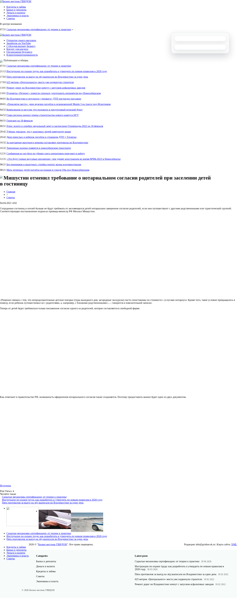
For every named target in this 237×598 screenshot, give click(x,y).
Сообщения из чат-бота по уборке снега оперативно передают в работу (45, 153)
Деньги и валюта (15, 12)
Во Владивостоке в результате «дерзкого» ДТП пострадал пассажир (43, 98)
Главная (10, 191)
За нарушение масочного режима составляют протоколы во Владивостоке (47, 142)
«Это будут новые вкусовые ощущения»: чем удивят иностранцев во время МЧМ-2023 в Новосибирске (63, 159)
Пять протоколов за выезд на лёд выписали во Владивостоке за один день (47, 76)
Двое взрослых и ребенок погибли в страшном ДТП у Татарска (41, 137)
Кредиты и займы (16, 6)
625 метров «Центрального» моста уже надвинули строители (40, 82)
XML (234, 544)
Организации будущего (19, 52)
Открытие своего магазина (21, 40)
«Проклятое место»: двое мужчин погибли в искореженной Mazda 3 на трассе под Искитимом (58, 104)
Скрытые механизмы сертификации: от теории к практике (38, 29)
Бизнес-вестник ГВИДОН (52, 544)
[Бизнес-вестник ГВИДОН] (15, 1)
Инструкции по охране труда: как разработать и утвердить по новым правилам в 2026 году (56, 71)
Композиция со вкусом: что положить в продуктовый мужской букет (44, 109)
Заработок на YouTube (18, 43)
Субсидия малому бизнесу (20, 46)
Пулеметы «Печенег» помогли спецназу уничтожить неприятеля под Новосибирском (53, 93)
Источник (5, 485)
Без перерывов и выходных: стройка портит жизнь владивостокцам (43, 164)
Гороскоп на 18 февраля (19, 120)
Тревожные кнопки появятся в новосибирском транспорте (38, 148)
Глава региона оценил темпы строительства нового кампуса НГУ (42, 115)
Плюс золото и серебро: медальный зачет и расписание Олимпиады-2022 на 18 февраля (54, 126)
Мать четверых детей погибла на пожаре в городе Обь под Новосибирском (47, 170)
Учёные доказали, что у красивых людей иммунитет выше (38, 131)
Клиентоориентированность (22, 54)
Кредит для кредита (17, 49)
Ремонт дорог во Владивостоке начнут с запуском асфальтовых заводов (45, 87)
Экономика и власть (17, 15)
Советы (10, 18)
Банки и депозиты (16, 9)
